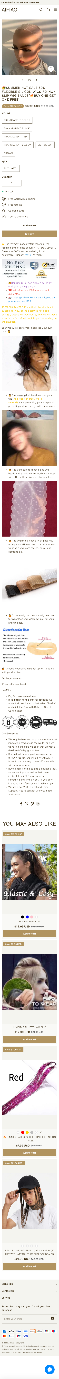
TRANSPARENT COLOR (17, 120)
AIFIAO (11, 1343)
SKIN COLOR (45, 144)
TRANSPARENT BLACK (17, 128)
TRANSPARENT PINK (16, 136)
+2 (41, 1132)
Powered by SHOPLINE (32, 1352)
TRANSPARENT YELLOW (17, 144)
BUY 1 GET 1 (11, 168)
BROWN (8, 153)
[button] (55, 9)
